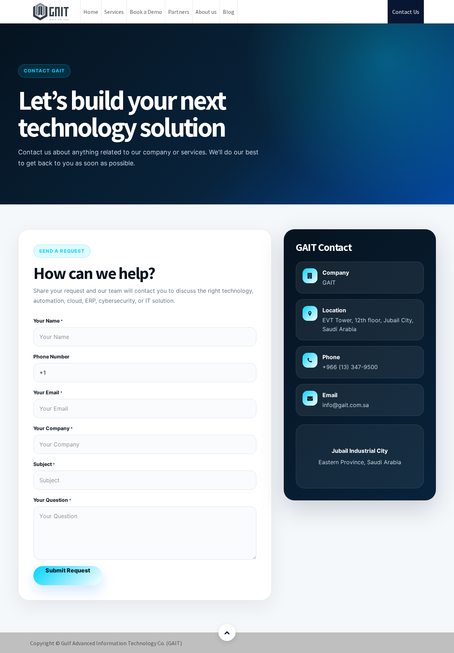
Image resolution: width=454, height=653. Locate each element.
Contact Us (405, 11)
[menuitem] (91, 11)
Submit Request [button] (67, 570)
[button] (227, 632)
